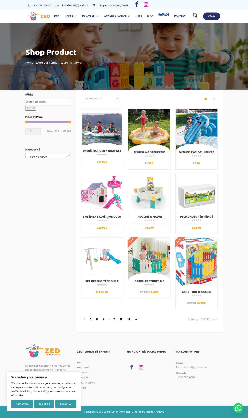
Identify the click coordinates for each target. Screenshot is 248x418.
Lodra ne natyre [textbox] (47, 157)
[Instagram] (146, 4)
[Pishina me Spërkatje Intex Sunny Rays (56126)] (149, 130)
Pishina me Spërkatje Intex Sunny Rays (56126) (149, 154)
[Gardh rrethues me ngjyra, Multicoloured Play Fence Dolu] (196, 264)
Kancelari (88, 16)
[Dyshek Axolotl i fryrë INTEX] (196, 130)
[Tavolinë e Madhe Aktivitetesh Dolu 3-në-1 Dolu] (149, 194)
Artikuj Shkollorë (86, 382)
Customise (22, 404)
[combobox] (48, 155)
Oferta (211, 16)
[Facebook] (137, 4)
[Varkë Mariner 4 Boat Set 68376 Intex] (102, 129)
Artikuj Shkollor (115, 16)
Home (29, 63)
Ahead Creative (155, 411)
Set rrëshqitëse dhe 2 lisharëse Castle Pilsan (102, 282)
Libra (139, 16)
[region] (44, 391)
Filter (33, 131)
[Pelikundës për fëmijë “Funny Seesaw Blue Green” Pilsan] (196, 194)
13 (129, 319)
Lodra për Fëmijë (46, 63)
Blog (150, 16)
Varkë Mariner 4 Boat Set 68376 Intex (102, 152)
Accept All (66, 404)
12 (121, 319)
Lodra (69, 16)
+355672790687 (185, 377)
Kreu (57, 16)
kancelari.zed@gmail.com (191, 367)
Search (31, 108)
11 (114, 319)
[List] (214, 99)
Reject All (44, 404)
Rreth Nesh (83, 367)
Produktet (82, 372)
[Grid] (205, 99)
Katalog (163, 17)
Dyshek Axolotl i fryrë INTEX (196, 154)
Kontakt (179, 16)
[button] (195, 16)
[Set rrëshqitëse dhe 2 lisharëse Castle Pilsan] (102, 259)
